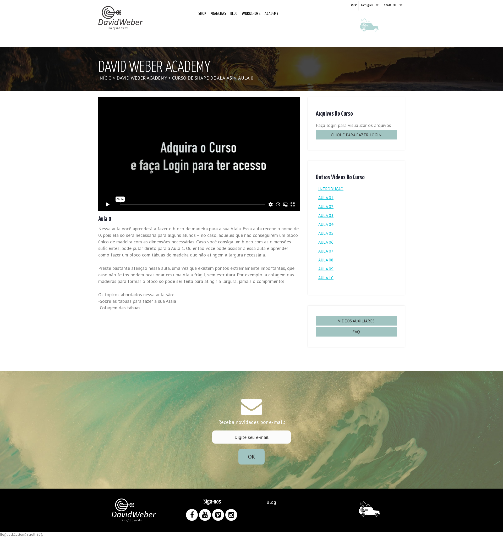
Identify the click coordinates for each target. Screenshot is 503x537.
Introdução (330, 188)
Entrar (353, 5)
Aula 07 (325, 251)
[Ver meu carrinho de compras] (369, 29)
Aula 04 (325, 224)
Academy (271, 14)
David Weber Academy (142, 78)
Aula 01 (325, 197)
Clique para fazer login (356, 134)
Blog (234, 14)
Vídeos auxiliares (356, 320)
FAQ (356, 331)
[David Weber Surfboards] (120, 18)
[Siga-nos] (192, 515)
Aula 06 (325, 242)
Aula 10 (325, 277)
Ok (251, 456)
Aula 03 (325, 215)
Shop (202, 14)
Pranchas (218, 14)
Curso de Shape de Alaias (202, 78)
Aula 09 (325, 268)
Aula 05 (325, 233)
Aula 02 (325, 206)
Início (105, 78)
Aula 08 (325, 259)
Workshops (251, 14)
